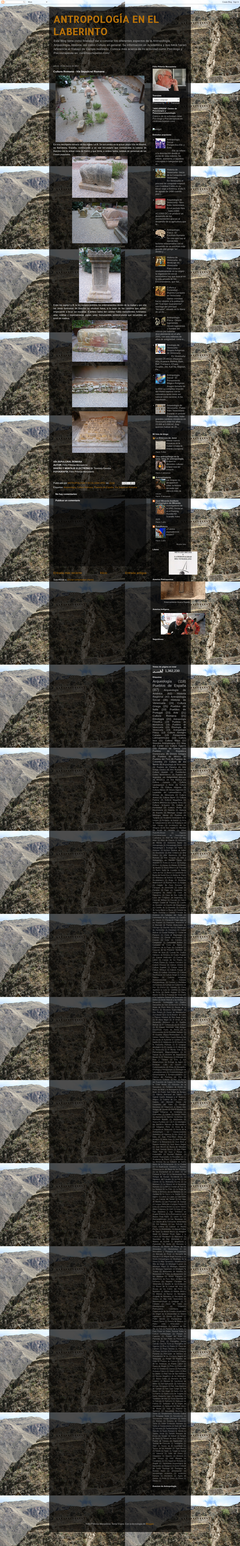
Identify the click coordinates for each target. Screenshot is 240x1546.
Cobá (167, 940)
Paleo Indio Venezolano (166, 1324)
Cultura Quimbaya (169, 972)
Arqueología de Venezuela (174, 764)
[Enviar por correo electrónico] (123, 483)
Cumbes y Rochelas (177, 982)
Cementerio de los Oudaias (164, 918)
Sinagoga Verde (162, 1416)
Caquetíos (178, 890)
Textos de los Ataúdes (162, 1448)
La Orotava (157, 1189)
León (155, 1207)
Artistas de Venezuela (163, 795)
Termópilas (178, 1443)
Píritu (172, 1366)
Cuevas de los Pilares (172, 960)
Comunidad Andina (174, 942)
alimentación (177, 1471)
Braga (171, 880)
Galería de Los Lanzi (172, 1099)
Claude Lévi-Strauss (173, 937)
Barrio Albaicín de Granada (175, 868)
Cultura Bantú (169, 797)
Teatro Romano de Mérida (172, 1431)
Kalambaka (157, 1154)
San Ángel (165, 1391)
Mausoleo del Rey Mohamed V (167, 1239)
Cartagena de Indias (162, 893)
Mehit (168, 1244)
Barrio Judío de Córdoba (166, 870)
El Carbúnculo (168, 1025)
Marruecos (179, 1237)
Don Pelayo (157, 1012)
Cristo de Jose (159, 952)
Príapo (168, 1359)
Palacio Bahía (158, 1321)
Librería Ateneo (166, 1207)
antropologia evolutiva (162, 1473)
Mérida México (180, 1291)
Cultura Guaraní (159, 967)
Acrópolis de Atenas (170, 820)
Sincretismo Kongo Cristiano (165, 1419)
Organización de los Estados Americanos (169, 1311)
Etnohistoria (158, 810)
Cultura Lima (176, 967)
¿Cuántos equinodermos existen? (172, 532)
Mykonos (156, 1291)
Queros (172, 1369)
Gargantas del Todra (162, 1104)
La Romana (175, 1192)
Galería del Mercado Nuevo (167, 1102)
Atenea (174, 865)
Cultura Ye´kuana (161, 805)
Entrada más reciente (67, 573)
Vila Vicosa (158, 1458)
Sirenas (159, 1421)
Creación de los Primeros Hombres (168, 950)
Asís (157, 865)
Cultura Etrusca (159, 965)
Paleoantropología (160, 1326)
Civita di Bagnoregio (173, 935)
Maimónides (166, 1229)
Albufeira (182, 828)
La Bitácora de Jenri (166, 438)
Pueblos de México (169, 756)
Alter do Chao (172, 838)
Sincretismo (178, 1416)
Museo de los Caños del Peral (167, 1289)
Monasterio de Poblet (161, 1274)
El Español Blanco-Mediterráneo (166, 1035)
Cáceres (173, 987)
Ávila (164, 1478)
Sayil (169, 1409)
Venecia (179, 1456)
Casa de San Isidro (174, 895)
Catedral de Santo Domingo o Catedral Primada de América (169, 912)
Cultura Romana (85, 487)
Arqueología (70, 487)
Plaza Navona (168, 1349)
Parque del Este (174, 1336)
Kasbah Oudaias (175, 1154)
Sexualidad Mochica (173, 1411)
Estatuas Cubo (160, 1065)
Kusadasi (176, 1157)
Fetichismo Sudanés (161, 1080)
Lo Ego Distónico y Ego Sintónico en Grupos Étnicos (169, 1211)
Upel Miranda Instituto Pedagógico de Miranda (168, 502)
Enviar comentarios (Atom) (80, 580)
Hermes (170, 1117)
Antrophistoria (163, 477)
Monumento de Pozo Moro (164, 1279)
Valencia (159, 1453)
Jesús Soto (167, 1139)
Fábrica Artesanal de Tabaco (169, 1094)
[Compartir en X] (128, 483)
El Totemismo (166, 1057)
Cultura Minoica (160, 802)
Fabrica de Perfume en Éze (167, 1077)
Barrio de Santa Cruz (161, 875)
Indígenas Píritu (163, 1127)
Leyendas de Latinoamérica (167, 792)
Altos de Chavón (167, 840)
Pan (160, 1329)
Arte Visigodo (170, 858)
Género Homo (180, 1114)
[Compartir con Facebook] (131, 483)
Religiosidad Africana (176, 777)
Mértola (159, 1294)
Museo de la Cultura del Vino (169, 1286)
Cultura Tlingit (171, 975)
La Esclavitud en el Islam (167, 1172)
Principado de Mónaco (173, 1354)
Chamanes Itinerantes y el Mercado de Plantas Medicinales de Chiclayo (169, 925)
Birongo (180, 878)
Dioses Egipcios (176, 790)
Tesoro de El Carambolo (172, 1446)
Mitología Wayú (159, 1266)
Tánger (175, 1451)
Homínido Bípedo (160, 1119)
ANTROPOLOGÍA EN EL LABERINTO (106, 25)
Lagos (171, 1197)
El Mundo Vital (174, 1050)
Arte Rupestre (176, 769)
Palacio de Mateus (175, 1321)
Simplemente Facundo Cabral (173, 1414)
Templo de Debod (168, 1436)
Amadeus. (160, 780)
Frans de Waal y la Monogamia (165, 1090)
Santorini (168, 1401)
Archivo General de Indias (175, 850)
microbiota (168, 1476)
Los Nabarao (161, 1224)
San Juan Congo (172, 1389)
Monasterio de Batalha (173, 1271)
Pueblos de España (104, 487)
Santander (179, 1396)
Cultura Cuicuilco (176, 962)
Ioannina (167, 1134)
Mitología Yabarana (178, 1266)
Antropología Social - (174, 845)
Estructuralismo (159, 1067)
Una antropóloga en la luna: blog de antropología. (170, 457)
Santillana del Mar (160, 1399)
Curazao (158, 985)
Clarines (156, 937)
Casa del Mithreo (160, 900)
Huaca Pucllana (159, 1122)
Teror (155, 1446)
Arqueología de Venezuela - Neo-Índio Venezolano (175, 202)
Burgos (183, 883)
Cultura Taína (177, 802)
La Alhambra (178, 1159)
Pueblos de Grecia (169, 748)
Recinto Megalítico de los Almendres (171, 1376)
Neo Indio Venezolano (172, 1299)
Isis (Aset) (179, 1134)
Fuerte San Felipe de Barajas (173, 1092)
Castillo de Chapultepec (176, 905)
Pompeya (182, 1349)
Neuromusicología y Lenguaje (166, 1301)
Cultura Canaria (161, 782)
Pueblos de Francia (168, 1361)
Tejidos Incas (158, 1433)
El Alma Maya (162, 1020)
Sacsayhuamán (167, 1384)
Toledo (158, 1451)
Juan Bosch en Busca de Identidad (171, 1147)
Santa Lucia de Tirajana (173, 1394)
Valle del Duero (175, 1453)
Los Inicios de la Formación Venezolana (169, 1222)
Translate (175, 103)
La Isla (177, 1179)
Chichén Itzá (168, 927)
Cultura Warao (159, 790)
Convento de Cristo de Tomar (167, 945)
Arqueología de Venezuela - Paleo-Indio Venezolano (176, 408)
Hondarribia (177, 1119)
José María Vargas (178, 1144)
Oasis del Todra (174, 1304)
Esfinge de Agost (175, 1062)
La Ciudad (182, 1164)
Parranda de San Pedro (162, 1339)
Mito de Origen (159, 1264)
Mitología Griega (174, 813)
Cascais (174, 900)
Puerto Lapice (177, 1364)
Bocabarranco (158, 880)
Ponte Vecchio (161, 1351)
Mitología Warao (160, 815)
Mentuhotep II (174, 1249)
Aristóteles (160, 853)
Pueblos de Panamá (167, 767)
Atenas (165, 865)
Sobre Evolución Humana (172, 1423)
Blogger (150, 1524)
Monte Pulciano (175, 1276)
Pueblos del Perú (161, 759)
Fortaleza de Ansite (174, 1087)
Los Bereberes (177, 1219)
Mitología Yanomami (164, 1269)
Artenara (156, 863)
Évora (180, 1478)
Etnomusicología (176, 1072)
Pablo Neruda (159, 1319)
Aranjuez (156, 850)
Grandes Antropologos (164, 743)
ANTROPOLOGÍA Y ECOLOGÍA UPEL (87, 483)
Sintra (183, 1419)
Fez (175, 1080)
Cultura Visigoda (173, 787)
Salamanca (181, 1384)
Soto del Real (180, 1426)
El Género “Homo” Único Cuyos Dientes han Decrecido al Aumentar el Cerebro (169, 1037)
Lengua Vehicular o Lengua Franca (169, 1204)
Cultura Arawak (160, 772)
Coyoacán (179, 947)
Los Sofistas (177, 1224)
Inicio (103, 573)
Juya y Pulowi (175, 1152)
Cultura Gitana (176, 965)
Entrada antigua (135, 573)
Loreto (176, 1217)
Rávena (167, 1381)
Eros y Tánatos (160, 1060)
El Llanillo (168, 1047)
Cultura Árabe (175, 807)
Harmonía (159, 1117)
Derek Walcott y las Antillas (172, 1000)
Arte (175, 712)
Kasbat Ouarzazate (161, 1157)
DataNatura (162, 526)
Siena (155, 1414)
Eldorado (179, 1057)
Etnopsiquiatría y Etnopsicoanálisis (167, 1075)
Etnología (158, 719)
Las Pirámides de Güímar (175, 1202)
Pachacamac (176, 1319)
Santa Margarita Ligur (162, 1396)
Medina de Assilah (161, 1242)
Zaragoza (168, 1466)
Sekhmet (156, 1411)
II (173, 1122)
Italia (155, 1137)
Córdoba (174, 990)
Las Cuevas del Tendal (165, 1199)
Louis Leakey (158, 1227)
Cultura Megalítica (173, 800)
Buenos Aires (171, 883)
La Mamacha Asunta (171, 1182)
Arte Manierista (170, 855)
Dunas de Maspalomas (176, 1012)
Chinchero (172, 930)
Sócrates (158, 1428)
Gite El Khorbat (177, 1109)
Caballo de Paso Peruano (169, 885)
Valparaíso (157, 1456)
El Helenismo (166, 1042)
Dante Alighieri (171, 992)
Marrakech (166, 1237)
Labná (163, 1197)
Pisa (164, 1346)
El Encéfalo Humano (175, 1032)
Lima (178, 1209)
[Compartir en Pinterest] (133, 483)
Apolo (180, 848)
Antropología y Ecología (163, 848)
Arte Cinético (173, 853)
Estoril (178, 1065)
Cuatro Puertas (180, 955)
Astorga (183, 863)
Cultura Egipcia (178, 746)
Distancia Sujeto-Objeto (173, 1010)
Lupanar (172, 1227)
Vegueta (168, 1456)
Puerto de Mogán (160, 1366)
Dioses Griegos (178, 754)
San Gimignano (161, 1386)
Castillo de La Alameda (165, 908)
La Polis (168, 1189)
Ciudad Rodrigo (168, 932)
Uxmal (183, 1451)
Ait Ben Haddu (169, 828)
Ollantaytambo (158, 1306)
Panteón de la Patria (174, 1329)
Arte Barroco (176, 780)
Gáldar (168, 1114)
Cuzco (162, 987)
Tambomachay (172, 1428)
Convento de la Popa (162, 947)
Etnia (171, 1067)
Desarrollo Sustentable (163, 1002)
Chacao (168, 920)
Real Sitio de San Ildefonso (175, 1374)
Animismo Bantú (175, 843)
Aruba (165, 863)
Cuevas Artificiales (164, 957)
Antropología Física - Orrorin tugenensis (174, 320)
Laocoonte (182, 1197)
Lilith (171, 1209)
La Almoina (157, 1162)
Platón (172, 1346)
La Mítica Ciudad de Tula (173, 1187)
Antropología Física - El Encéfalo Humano (176, 232)
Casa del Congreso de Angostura (167, 898)
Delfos (155, 1000)
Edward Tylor (160, 1015)
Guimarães (157, 1114)
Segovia (179, 1409)
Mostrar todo (181, 544)
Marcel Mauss (169, 1232)
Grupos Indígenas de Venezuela (167, 1112)
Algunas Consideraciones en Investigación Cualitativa (169, 835)
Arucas (173, 863)
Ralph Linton (175, 1371)
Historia (171, 810)
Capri (167, 890)
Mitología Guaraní (176, 1264)
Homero (180, 1117)
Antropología (158, 845)
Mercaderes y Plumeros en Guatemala (169, 1252)
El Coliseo (182, 1025)
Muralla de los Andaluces (175, 1284)
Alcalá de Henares (166, 830)
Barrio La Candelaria (175, 873)
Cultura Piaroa (159, 962)
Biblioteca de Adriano (164, 878)
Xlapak (155, 1463)
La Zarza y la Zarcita (171, 1194)
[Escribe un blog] (125, 483)
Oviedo (179, 1316)
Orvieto (169, 1316)
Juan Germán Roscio (164, 1149)
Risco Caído (161, 1379)
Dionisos (174, 1005)
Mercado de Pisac (163, 1254)
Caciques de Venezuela (163, 888)
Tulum (166, 1451)
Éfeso (172, 1478)
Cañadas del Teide (173, 915)
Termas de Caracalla (161, 1443)
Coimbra (178, 940)
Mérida (167, 1291)
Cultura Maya (172, 740)
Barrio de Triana (179, 875)
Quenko (162, 1369)
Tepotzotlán (177, 1441)
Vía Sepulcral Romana (126, 487)
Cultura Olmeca (159, 970)
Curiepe (168, 985)
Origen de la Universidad (166, 1314)
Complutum (157, 942)
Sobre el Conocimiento (162, 1426)
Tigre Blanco (181, 1448)
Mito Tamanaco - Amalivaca (172, 1261)
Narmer (170, 1294)
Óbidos (155, 1481)
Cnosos (156, 940)
